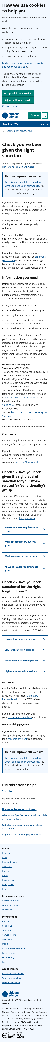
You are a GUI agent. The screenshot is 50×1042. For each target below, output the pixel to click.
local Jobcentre (27, 518)
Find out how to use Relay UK (20, 397)
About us (6, 921)
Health (5, 889)
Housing (6, 871)
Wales (31, 167)
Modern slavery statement (14, 948)
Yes (4, 791)
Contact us (7, 925)
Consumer (7, 866)
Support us (7, 930)
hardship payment (17, 738)
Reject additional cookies (18, 100)
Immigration (8, 884)
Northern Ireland (10, 167)
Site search (7, 909)
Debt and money (10, 862)
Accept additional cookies (18, 93)
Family (5, 875)
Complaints (7, 939)
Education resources (11, 905)
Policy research (9, 953)
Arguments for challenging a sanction (21, 834)
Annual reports (9, 934)
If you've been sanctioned (18, 130)
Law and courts (9, 880)
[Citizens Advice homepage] (10, 994)
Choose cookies (10, 106)
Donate (34, 115)
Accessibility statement (13, 973)
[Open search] (45, 115)
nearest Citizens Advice (28, 462)
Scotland (23, 167)
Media (5, 943)
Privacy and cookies (11, 982)
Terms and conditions (12, 978)
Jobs (4, 962)
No (10, 791)
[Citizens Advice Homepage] (10, 115)
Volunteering (8, 957)
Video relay (8, 404)
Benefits (7, 124)
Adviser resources (10, 900)
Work (17, 124)
